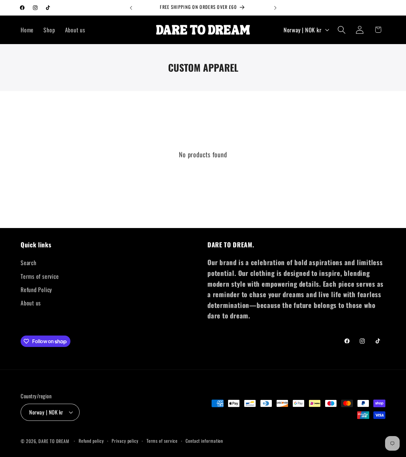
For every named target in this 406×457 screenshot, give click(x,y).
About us (31, 303)
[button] (342, 30)
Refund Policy (36, 289)
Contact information (204, 440)
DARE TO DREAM (53, 440)
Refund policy (91, 440)
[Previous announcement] (131, 8)
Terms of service (40, 276)
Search (28, 262)
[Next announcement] (275, 8)
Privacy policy (125, 440)
